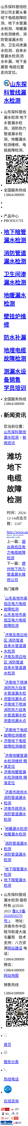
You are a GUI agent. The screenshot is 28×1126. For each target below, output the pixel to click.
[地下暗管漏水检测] (15, 874)
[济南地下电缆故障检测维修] (15, 735)
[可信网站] (14, 1119)
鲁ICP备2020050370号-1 (14, 916)
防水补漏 (15, 337)
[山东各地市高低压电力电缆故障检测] (15, 609)
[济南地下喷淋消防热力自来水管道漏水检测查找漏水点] (15, 699)
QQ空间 (16, 535)
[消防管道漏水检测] (15, 849)
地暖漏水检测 (15, 834)
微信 (19, 537)
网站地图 (11, 976)
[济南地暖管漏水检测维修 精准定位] (15, 766)
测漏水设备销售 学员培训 (15, 379)
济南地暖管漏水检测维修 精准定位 (15, 777)
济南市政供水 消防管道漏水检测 (15, 814)
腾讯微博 (10, 537)
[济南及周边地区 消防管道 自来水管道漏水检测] (15, 651)
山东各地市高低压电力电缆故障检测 (15, 620)
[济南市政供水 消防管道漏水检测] (15, 803)
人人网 (15, 537)
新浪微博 (21, 535)
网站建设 (14, 948)
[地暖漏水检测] (15, 829)
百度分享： (10, 535)
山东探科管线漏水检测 (15, 92)
